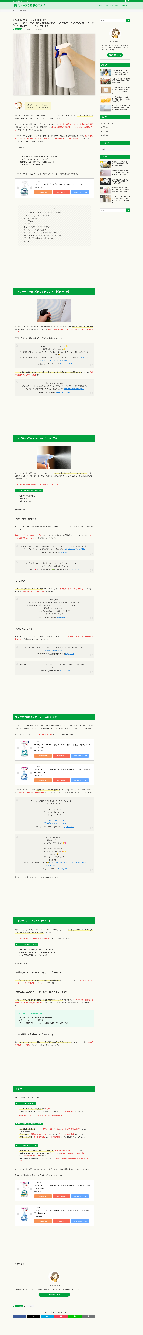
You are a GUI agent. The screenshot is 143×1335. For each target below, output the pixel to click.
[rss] (126, 1)
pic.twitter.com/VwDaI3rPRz (58, 360)
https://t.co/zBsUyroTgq (58, 823)
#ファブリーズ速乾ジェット (54, 820)
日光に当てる (32, 221)
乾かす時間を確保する (34, 218)
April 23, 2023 (69, 827)
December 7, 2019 (66, 364)
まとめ (26, 241)
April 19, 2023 (75, 569)
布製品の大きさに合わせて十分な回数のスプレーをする (45, 235)
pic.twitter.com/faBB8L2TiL (54, 865)
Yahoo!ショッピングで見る (80, 192)
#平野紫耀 (46, 823)
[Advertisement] (54, 266)
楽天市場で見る (61, 192)
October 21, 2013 (63, 617)
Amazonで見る (43, 192)
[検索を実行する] (128, 20)
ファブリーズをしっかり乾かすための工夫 (39, 216)
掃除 (105, 127)
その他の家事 (18, 29)
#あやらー (45, 360)
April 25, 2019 (63, 552)
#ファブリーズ (74, 862)
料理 (105, 131)
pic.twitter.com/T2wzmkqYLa (74, 389)
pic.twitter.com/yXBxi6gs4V (54, 650)
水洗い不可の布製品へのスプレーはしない (40, 238)
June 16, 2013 (65, 671)
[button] (19, 1316)
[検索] (128, 1)
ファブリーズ (29, 1306)
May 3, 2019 (69, 654)
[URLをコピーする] (88, 1316)
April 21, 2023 (63, 869)
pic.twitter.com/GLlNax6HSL (75, 549)
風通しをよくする (33, 223)
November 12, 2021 (63, 392)
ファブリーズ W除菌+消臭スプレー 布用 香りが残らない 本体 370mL (58, 184)
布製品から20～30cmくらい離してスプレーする (42, 233)
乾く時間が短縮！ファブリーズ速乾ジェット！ (40, 227)
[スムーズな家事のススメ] (29, 6)
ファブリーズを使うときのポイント (36, 230)
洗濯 (105, 135)
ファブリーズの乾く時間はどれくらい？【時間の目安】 (43, 212)
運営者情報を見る (54, 1294)
